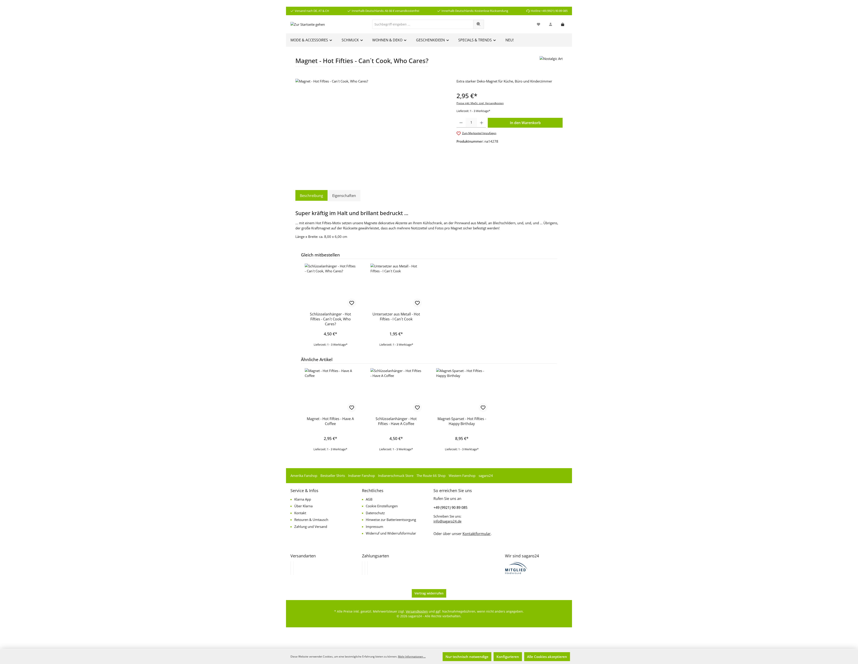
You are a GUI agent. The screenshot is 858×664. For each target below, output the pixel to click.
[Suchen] (478, 24)
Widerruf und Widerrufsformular (391, 533)
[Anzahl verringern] (461, 123)
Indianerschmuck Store (395, 475)
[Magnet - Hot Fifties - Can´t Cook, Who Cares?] (371, 127)
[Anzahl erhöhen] (481, 123)
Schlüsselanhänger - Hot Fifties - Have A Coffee (396, 421)
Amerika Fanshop (303, 475)
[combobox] (422, 24)
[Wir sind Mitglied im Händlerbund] (516, 567)
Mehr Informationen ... (412, 656)
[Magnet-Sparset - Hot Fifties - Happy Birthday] (462, 390)
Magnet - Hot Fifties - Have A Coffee (330, 421)
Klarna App (302, 499)
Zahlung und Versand (310, 526)
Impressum (374, 526)
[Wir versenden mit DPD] (293, 568)
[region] (371, 127)
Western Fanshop (462, 475)
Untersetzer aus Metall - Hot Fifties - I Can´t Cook (396, 316)
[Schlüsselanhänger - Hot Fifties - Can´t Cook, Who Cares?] (330, 286)
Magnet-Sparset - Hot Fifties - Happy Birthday (461, 421)
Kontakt (300, 513)
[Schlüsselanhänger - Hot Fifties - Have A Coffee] (396, 390)
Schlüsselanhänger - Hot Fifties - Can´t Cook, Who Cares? (330, 319)
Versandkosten (417, 611)
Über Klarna (303, 506)
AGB (369, 499)
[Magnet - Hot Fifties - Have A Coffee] (330, 390)
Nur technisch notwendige (467, 656)
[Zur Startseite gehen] (307, 24)
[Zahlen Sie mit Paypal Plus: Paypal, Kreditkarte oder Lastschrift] (367, 568)
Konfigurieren (507, 656)
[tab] (311, 195)
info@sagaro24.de (447, 521)
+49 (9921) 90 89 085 (450, 507)
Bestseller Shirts (332, 475)
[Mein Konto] (550, 24)
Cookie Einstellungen (382, 506)
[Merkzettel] (538, 24)
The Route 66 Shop (431, 475)
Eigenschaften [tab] (344, 195)
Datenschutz (375, 513)
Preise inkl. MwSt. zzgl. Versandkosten (480, 103)
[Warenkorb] (563, 24)
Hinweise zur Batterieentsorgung (391, 519)
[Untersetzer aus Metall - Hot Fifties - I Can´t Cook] (396, 286)
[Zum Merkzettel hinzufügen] (351, 302)
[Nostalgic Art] (551, 63)
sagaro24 (486, 475)
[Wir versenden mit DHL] (290, 568)
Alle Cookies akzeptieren (547, 656)
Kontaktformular (477, 533)
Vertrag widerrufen (429, 593)
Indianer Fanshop (361, 475)
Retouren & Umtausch (311, 519)
